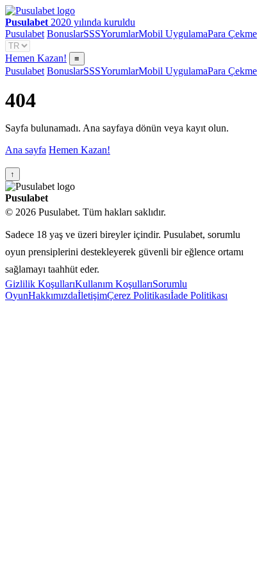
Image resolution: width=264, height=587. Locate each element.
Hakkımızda (53, 295)
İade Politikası (198, 295)
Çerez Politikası (138, 295)
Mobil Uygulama (173, 33)
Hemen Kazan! (36, 58)
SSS (92, 33)
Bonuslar (65, 33)
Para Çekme (232, 33)
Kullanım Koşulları (114, 283)
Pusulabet (24, 33)
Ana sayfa (25, 149)
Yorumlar (119, 33)
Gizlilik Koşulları (40, 283)
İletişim (92, 295)
